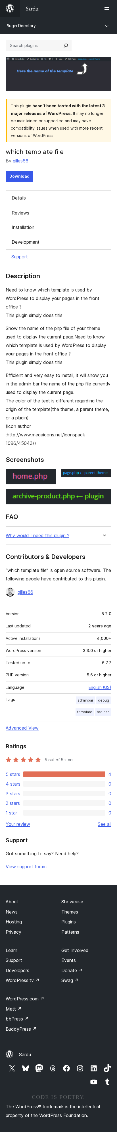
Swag (70, 980)
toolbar (103, 712)
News (12, 912)
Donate (72, 970)
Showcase (72, 901)
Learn (11, 950)
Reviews (20, 213)
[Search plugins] (66, 45)
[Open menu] (108, 8)
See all (104, 824)
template (84, 712)
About (12, 901)
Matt (14, 1009)
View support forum (26, 866)
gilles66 (20, 161)
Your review (18, 824)
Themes (69, 912)
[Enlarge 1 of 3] (48, 476)
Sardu (25, 1054)
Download (19, 176)
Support (19, 257)
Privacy (13, 932)
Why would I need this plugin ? (37, 535)
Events (68, 960)
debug (103, 700)
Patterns (70, 932)
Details (19, 198)
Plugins (68, 922)
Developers (17, 970)
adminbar (85, 700)
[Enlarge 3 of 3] (103, 496)
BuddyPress (21, 1029)
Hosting (14, 922)
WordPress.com (25, 999)
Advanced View (22, 728)
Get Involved (75, 950)
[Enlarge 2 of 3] (103, 476)
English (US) (100, 687)
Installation (23, 227)
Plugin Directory (21, 25)
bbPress (17, 1019)
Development (25, 242)
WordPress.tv (22, 980)
